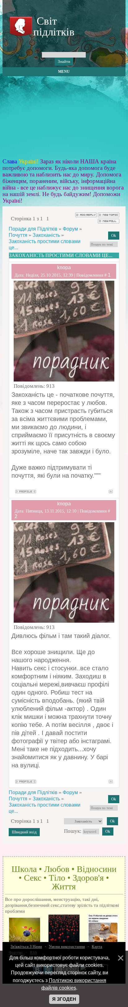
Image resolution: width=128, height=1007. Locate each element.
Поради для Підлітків (33, 229)
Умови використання (67, 946)
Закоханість (46, 235)
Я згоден (64, 999)
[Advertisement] (64, 117)
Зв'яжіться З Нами (26, 946)
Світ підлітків (52, 26)
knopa (64, 267)
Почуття (18, 235)
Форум (70, 229)
